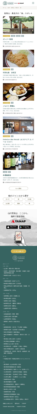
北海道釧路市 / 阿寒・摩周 (11, 314)
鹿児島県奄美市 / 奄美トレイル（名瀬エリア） (17, 369)
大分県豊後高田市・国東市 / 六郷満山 (14, 384)
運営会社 (17, 403)
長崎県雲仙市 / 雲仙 (9, 379)
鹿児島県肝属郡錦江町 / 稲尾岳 (12, 367)
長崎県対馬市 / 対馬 (9, 391)
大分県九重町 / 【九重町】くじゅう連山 (15, 377)
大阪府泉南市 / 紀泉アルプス (12, 281)
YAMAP (24, 403)
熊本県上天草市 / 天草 (10, 389)
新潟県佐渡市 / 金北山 (10, 298)
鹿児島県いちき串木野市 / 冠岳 (12, 364)
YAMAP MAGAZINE (8, 406)
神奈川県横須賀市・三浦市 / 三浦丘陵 (14, 349)
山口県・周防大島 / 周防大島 (12, 268)
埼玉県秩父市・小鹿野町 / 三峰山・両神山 (15, 346)
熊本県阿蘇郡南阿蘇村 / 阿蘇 (12, 387)
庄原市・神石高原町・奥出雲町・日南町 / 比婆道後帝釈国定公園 (17, 272)
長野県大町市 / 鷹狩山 (10, 306)
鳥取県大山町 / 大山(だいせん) (12, 275)
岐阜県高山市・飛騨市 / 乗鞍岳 (12, 303)
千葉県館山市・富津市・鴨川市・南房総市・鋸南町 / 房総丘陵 (17, 352)
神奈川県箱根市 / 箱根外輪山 (12, 332)
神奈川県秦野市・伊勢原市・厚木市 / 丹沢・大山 (17, 335)
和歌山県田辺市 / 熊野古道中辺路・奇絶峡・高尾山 (17, 286)
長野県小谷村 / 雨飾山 (10, 301)
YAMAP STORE (21, 406)
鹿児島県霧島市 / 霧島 (10, 382)
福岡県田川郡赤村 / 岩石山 (11, 396)
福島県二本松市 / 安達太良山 (12, 321)
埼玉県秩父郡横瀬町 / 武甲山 (12, 341)
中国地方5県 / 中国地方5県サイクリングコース (17, 358)
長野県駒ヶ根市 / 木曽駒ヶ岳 (12, 296)
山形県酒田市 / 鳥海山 (10, 319)
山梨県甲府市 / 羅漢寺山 (10, 308)
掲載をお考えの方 (8, 403)
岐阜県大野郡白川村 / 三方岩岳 (12, 283)
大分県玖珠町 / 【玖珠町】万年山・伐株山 (15, 374)
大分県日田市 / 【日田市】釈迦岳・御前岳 (15, 372)
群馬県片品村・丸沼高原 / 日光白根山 (14, 329)
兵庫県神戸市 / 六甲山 (10, 290)
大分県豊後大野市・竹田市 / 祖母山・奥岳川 (16, 399)
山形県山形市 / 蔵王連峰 (10, 316)
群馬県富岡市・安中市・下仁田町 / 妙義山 (15, 327)
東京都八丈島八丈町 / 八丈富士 (12, 339)
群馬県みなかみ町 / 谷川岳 (11, 344)
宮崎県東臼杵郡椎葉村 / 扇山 (12, 394)
